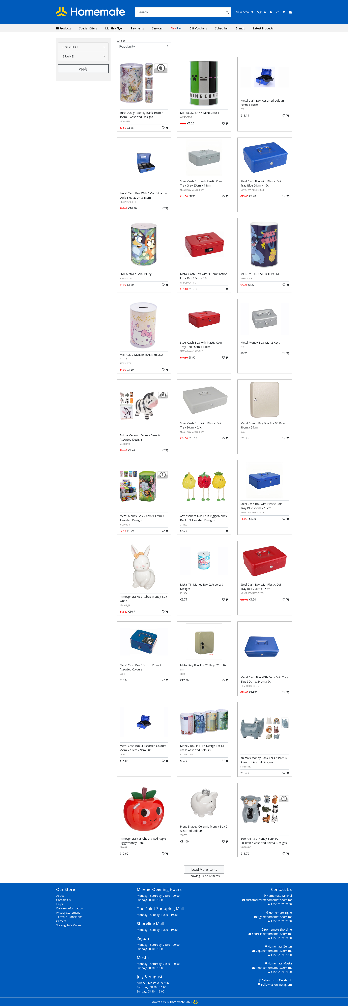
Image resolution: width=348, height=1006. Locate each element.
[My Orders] (289, 12)
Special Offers (88, 28)
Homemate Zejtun (279, 946)
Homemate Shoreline (277, 929)
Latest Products (263, 28)
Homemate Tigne (280, 912)
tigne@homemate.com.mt (275, 917)
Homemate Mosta (279, 963)
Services (157, 28)
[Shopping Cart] (283, 12)
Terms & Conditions (69, 917)
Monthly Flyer (114, 28)
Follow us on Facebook (276, 980)
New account (244, 12)
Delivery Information (69, 908)
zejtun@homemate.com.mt (274, 951)
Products (65, 28)
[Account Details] (269, 12)
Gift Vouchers (198, 28)
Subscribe (221, 28)
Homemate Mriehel (279, 896)
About (60, 896)
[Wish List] (276, 12)
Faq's (59, 904)
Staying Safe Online (68, 925)
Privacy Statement (68, 912)
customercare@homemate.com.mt (269, 900)
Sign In (261, 12)
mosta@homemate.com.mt (274, 968)
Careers (61, 921)
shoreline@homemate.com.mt (272, 934)
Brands (240, 28)
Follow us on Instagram (276, 984)
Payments (137, 28)
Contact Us (63, 900)
